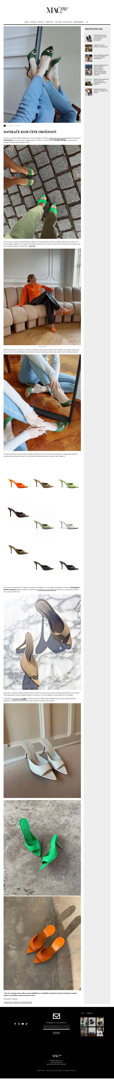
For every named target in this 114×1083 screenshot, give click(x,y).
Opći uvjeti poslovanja (54, 1070)
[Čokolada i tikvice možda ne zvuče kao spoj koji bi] (92, 1021)
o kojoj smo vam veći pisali (57, 138)
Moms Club (67, 22)
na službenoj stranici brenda (47, 590)
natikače (17, 1003)
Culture (58, 22)
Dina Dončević (10, 125)
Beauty (41, 22)
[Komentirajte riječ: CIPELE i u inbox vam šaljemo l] (100, 1021)
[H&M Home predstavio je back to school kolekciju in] (84, 1021)
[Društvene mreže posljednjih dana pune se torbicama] (92, 1031)
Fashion (33, 22)
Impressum (41, 1070)
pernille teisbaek (26, 1003)
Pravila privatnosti (69, 1070)
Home (26, 22)
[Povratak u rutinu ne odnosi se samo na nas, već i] (100, 1031)
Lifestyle (49, 22)
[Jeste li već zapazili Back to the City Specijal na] (84, 1031)
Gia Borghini (8, 1003)
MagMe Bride (78, 22)
